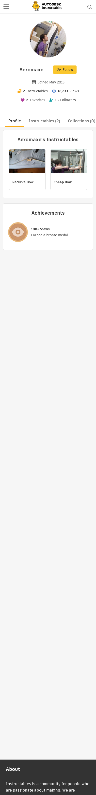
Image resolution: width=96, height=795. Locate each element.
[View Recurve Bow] (27, 161)
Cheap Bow (63, 182)
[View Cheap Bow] (69, 161)
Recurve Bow (22, 182)
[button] (6, 6)
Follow (68, 69)
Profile (14, 121)
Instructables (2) (44, 121)
